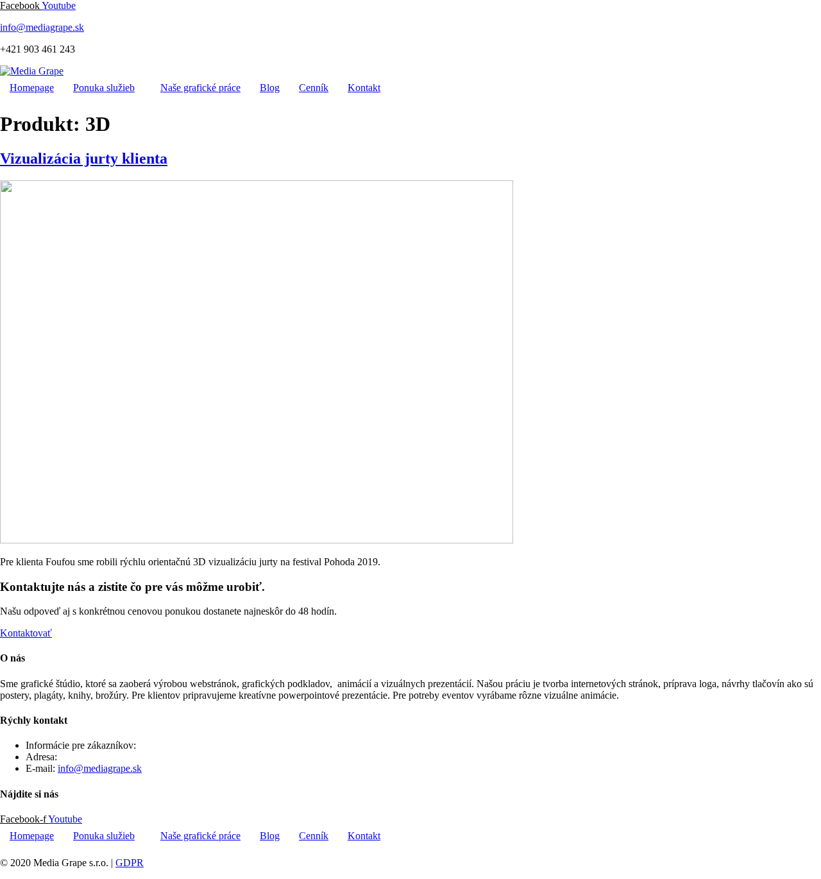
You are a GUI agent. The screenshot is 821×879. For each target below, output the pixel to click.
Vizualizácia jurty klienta (83, 158)
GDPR (129, 862)
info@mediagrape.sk (42, 27)
